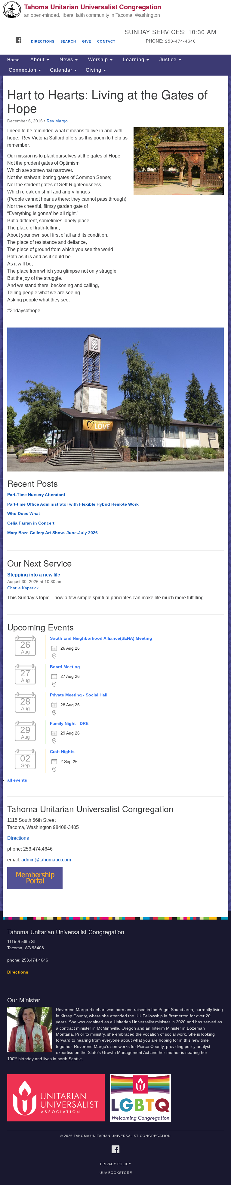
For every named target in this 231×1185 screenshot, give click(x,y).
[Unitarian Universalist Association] (58, 1097)
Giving (94, 70)
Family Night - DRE (69, 723)
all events (17, 780)
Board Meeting (65, 666)
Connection (22, 70)
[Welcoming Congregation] (142, 1097)
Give (86, 41)
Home (13, 59)
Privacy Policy (115, 1164)
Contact (106, 41)
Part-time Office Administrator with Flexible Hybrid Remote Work (73, 504)
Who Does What (23, 513)
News (66, 59)
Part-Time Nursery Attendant (36, 494)
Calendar (62, 70)
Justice (168, 59)
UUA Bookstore (116, 1173)
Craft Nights (62, 751)
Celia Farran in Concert (30, 523)
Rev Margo (57, 120)
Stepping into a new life (33, 574)
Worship (98, 59)
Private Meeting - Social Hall (78, 695)
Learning (134, 59)
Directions (42, 41)
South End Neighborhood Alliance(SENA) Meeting (101, 638)
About (37, 59)
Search (68, 41)
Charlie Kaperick (22, 587)
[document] (115, 493)
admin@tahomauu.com (46, 859)
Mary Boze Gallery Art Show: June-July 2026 (52, 532)
